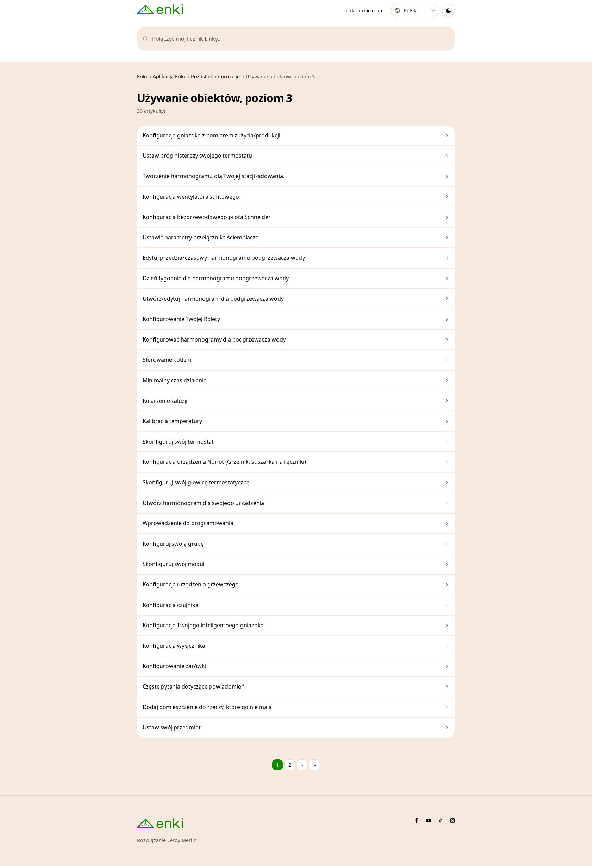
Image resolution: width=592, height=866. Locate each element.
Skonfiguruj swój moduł (174, 564)
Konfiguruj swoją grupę (173, 543)
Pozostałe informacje (215, 76)
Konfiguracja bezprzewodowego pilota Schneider (207, 217)
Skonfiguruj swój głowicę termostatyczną (196, 482)
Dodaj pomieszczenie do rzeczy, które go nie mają (207, 707)
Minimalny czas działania (175, 380)
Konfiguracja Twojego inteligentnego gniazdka (203, 625)
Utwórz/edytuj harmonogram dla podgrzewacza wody (213, 298)
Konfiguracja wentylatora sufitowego (191, 196)
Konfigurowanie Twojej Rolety (181, 319)
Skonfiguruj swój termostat (178, 441)
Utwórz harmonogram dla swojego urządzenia (203, 503)
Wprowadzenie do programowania (188, 523)
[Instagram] (452, 820)
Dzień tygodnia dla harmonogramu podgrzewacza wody (216, 278)
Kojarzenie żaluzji (165, 401)
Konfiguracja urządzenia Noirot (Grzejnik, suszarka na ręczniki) (224, 462)
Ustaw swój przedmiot (172, 727)
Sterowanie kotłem (167, 359)
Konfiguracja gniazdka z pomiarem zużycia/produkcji (211, 135)
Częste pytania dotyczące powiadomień (194, 686)
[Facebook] (416, 820)
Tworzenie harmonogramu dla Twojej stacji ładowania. (213, 176)
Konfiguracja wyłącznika (174, 646)
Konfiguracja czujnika (170, 605)
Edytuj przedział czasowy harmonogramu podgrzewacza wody (224, 257)
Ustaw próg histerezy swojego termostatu (197, 155)
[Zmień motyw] (448, 10)
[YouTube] (428, 820)
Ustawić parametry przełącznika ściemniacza (201, 237)
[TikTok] (440, 820)
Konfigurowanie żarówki (174, 666)
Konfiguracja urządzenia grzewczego (191, 584)
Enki (142, 76)
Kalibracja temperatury (172, 421)
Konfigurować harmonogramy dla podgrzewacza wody (214, 339)
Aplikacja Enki (169, 76)
